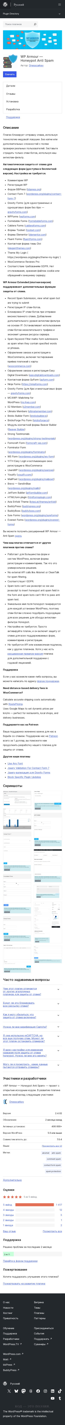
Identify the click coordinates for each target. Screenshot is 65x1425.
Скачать (10, 74)
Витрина (39, 1302)
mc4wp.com (28, 402)
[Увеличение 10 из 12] (57, 889)
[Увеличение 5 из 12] (27, 920)
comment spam (54, 1159)
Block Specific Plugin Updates (24, 777)
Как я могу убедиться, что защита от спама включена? (19, 1016)
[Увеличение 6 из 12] (27, 948)
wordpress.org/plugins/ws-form (36, 456)
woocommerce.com (19, 366)
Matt (7, 1359)
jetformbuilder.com (37, 492)
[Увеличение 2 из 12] (27, 812)
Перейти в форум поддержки (20, 1260)
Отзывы (10, 93)
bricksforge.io (41, 420)
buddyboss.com (31, 510)
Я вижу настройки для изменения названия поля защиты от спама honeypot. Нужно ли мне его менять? (25, 1052)
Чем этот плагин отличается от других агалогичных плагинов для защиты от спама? (22, 991)
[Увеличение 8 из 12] (57, 816)
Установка (12, 101)
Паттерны (40, 1318)
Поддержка (13, 117)
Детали (10, 85)
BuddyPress (11, 1370)
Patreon (53, 736)
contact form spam (52, 1165)
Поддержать (43, 1338)
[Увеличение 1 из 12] (27, 794)
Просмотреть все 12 (52, 1146)
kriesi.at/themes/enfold (43, 501)
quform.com (47, 379)
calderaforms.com (35, 225)
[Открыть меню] (60, 4)
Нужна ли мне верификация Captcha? (25, 1026)
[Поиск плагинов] (35, 24)
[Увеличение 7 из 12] (57, 794)
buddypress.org (31, 506)
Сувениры (41, 1344)
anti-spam (56, 1153)
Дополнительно (12, 1180)
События (39, 1333)
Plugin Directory (11, 13)
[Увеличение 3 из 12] (27, 835)
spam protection (53, 1171)
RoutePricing (15, 704)
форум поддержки (48, 681)
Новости (8, 1307)
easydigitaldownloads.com (44, 375)
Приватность (10, 1318)
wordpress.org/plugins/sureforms (40, 515)
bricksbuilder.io (39, 415)
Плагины (39, 1312)
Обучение (8, 1328)
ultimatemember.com (40, 411)
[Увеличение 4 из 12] (27, 878)
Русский (15, 1383)
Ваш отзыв (9, 1231)
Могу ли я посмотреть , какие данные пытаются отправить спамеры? (25, 1066)
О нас (6, 1302)
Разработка (13, 109)
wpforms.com (27, 216)
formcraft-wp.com (36, 442)
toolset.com (33, 230)
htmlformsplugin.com (39, 497)
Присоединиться (44, 1328)
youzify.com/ (25, 474)
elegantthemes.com (19, 248)
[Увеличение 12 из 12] (57, 949)
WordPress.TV (12, 1344)
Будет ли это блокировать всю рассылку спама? (18, 1004)
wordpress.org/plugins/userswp (36, 470)
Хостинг (8, 1312)
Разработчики (11, 1338)
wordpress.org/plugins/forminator (26, 451)
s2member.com (31, 406)
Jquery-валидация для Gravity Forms (29, 772)
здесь (18, 535)
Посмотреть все (52, 1231)
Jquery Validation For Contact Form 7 (28, 767)
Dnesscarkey (36, 65)
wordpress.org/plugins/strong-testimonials (31, 438)
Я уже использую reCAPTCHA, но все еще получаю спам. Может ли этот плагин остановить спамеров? (24, 1038)
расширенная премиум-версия (25, 653)
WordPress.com (13, 1353)
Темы (37, 1307)
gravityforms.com (17, 211)
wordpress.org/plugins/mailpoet (36, 479)
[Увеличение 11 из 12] (57, 905)
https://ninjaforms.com (34, 384)
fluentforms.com (33, 239)
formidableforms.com (41, 221)
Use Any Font (15, 763)
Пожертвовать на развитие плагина (24, 1283)
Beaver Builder (16, 429)
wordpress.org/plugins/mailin (24, 488)
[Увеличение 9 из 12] (57, 853)
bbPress (9, 1364)
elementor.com (37, 234)
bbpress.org (34, 189)
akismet (45, 1153)
